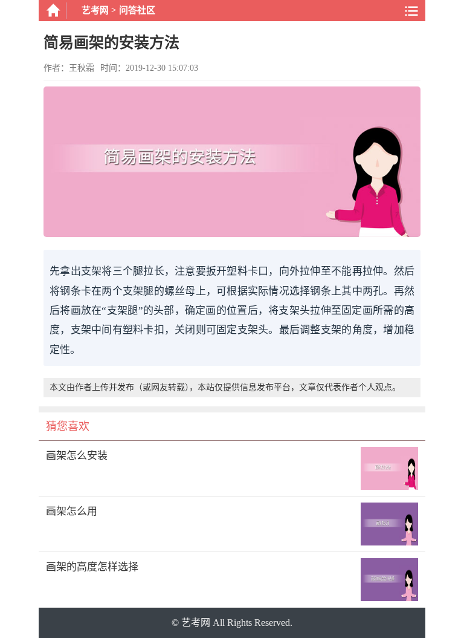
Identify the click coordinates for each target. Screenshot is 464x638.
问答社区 (137, 10)
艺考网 (95, 10)
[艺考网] (52, 10)
